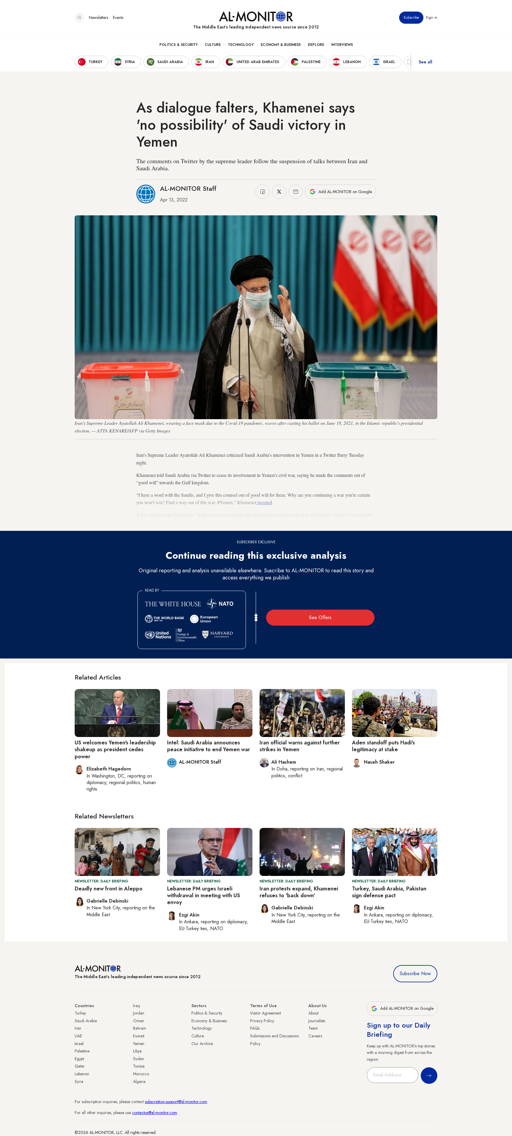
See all (425, 62)
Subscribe (411, 17)
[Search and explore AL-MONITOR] (79, 17)
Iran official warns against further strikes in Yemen (300, 746)
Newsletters (98, 17)
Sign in (431, 17)
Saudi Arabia (86, 1021)
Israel (79, 1044)
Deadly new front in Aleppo (109, 889)
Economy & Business (281, 45)
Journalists (316, 1021)
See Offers (320, 617)
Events (118, 17)
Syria (79, 1081)
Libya (137, 1051)
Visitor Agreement (265, 1013)
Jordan (138, 1013)
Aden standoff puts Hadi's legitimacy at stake (383, 746)
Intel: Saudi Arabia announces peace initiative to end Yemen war (208, 746)
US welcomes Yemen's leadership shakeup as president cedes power (115, 749)
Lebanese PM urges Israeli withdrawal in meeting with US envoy (203, 895)
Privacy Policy (262, 1021)
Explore (316, 45)
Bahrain (139, 1028)
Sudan (138, 1059)
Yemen (138, 1044)
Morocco (141, 1074)
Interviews (342, 45)
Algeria (139, 1081)
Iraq (136, 1006)
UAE (78, 1036)
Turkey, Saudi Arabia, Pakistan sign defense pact (389, 892)
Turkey (80, 1013)
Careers (315, 1036)
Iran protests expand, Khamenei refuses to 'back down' (299, 892)
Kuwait (138, 1036)
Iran (78, 1028)
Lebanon (82, 1074)
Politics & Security (178, 45)
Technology (241, 45)
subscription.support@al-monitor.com (176, 1102)
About (313, 1013)
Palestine (82, 1051)
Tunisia (139, 1066)
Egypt (79, 1059)
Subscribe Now (415, 973)
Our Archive (202, 1044)
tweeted (264, 502)
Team (313, 1028)
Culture (213, 45)
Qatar (80, 1066)
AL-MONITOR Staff (188, 188)
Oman (138, 1021)
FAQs (255, 1028)
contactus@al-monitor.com (154, 1113)
